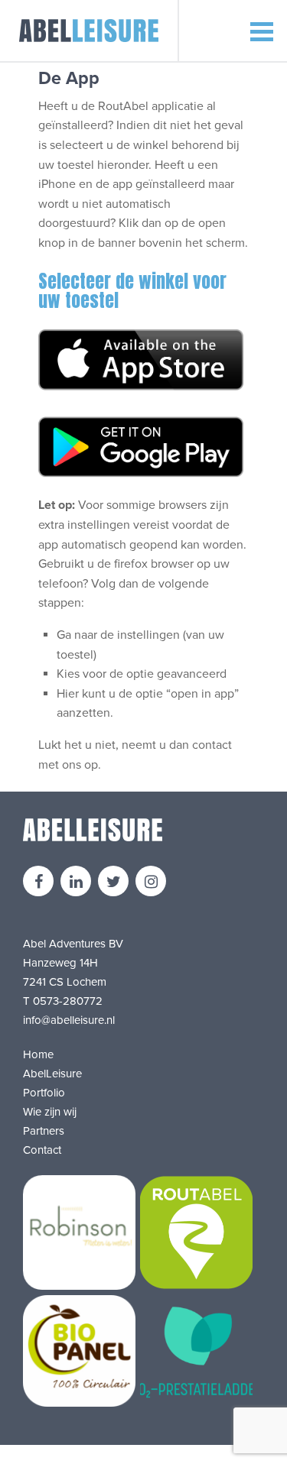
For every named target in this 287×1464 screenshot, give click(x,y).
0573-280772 (68, 1001)
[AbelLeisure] (89, 30)
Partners (43, 1131)
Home (38, 1054)
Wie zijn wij (50, 1112)
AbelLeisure (52, 1073)
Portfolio (44, 1093)
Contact (42, 1150)
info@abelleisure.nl (69, 1020)
